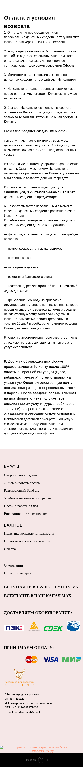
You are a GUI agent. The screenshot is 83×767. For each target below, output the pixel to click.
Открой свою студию (20, 475)
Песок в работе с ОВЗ (21, 506)
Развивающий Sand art (21, 490)
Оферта (10, 549)
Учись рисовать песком (22, 483)
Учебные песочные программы (28, 498)
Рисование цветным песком (25, 514)
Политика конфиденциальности (29, 533)
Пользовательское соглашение (27, 541)
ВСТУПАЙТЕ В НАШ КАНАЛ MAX (37, 595)
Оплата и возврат (17, 573)
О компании (13, 565)
